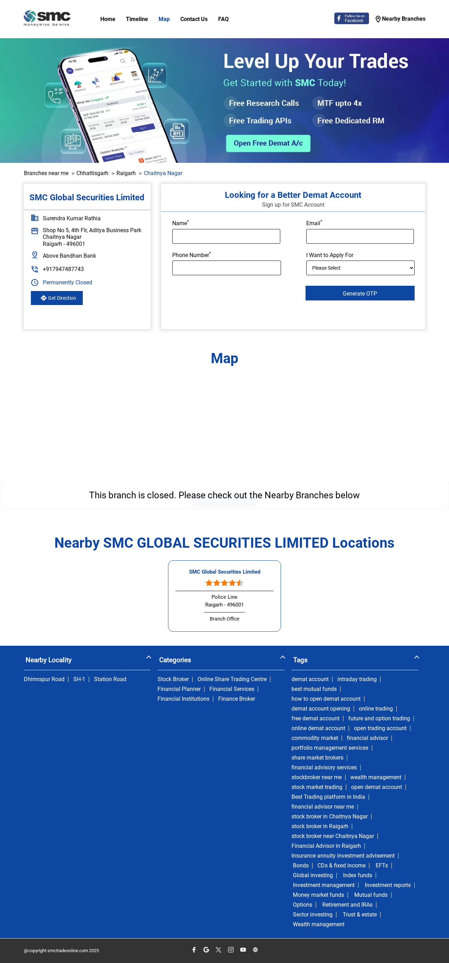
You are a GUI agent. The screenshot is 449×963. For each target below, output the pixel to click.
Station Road (110, 679)
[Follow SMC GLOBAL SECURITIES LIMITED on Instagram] (230, 949)
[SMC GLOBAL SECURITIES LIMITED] (47, 19)
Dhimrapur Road (44, 679)
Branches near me (46, 173)
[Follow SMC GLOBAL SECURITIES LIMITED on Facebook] (193, 949)
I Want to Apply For (329, 255)
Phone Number (191, 254)
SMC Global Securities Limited (224, 572)
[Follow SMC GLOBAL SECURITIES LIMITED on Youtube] (243, 949)
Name (180, 223)
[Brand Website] (255, 949)
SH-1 (79, 679)
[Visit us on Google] (206, 949)
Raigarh (126, 173)
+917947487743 (63, 269)
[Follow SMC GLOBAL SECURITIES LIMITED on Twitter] (218, 949)
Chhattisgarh (92, 173)
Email (314, 223)
